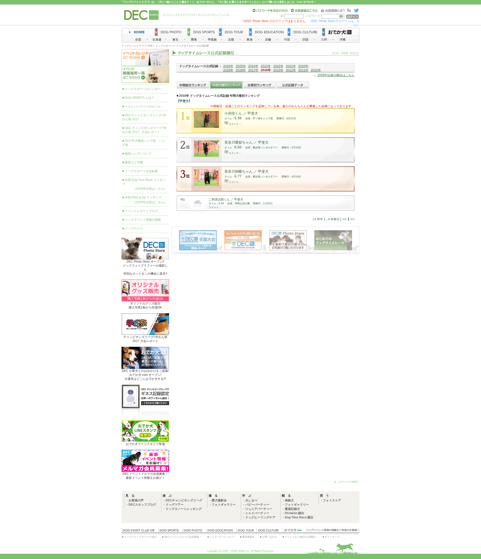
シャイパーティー (257, 513)
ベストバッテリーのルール (143, 106)
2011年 (303, 70)
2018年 (241, 70)
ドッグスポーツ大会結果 (141, 171)
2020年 (303, 66)
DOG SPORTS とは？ (139, 97)
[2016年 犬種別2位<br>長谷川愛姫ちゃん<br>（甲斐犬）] (206, 156)
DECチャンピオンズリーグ (184, 500)
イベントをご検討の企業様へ (301, 536)
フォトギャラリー (224, 504)
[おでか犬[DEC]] (293, 531)
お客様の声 (136, 500)
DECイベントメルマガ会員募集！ (183, 536)
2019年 (228, 70)
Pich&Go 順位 (294, 513)
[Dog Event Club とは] (140, 531)
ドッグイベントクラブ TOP (137, 45)
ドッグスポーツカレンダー (143, 89)
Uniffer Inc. (244, 550)
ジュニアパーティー (258, 509)
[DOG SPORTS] (170, 531)
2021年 (291, 66)
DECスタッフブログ (142, 504)
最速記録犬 (292, 509)
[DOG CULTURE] (270, 531)
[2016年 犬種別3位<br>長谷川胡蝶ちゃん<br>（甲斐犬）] (206, 185)
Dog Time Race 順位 (299, 517)
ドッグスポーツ (164, 45)
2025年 (241, 66)
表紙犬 (289, 500)
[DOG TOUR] (246, 531)
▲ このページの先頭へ (346, 481)
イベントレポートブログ (141, 211)
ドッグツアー (175, 504)
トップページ (134, 228)
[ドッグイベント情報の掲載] (332, 531)
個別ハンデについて (138, 153)
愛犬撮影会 (219, 500)
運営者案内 (248, 536)
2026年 (228, 66)
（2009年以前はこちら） (150, 188)
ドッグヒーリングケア (260, 517)
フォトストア (332, 500)
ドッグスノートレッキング (184, 509)
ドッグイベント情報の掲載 (143, 219)
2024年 (253, 66)
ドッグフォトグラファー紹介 (140, 536)
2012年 (291, 70)
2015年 (278, 70)
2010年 (316, 70)
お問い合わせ (269, 536)
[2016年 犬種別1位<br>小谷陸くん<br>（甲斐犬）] (206, 127)
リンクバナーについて (221, 536)
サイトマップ (332, 536)
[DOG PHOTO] (194, 531)
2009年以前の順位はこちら (335, 75)
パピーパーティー (257, 504)
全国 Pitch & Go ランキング (143, 197)
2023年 (266, 66)
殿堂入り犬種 (134, 162)
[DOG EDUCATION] (221, 531)
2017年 (253, 70)
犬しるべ (251, 500)
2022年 (278, 66)
